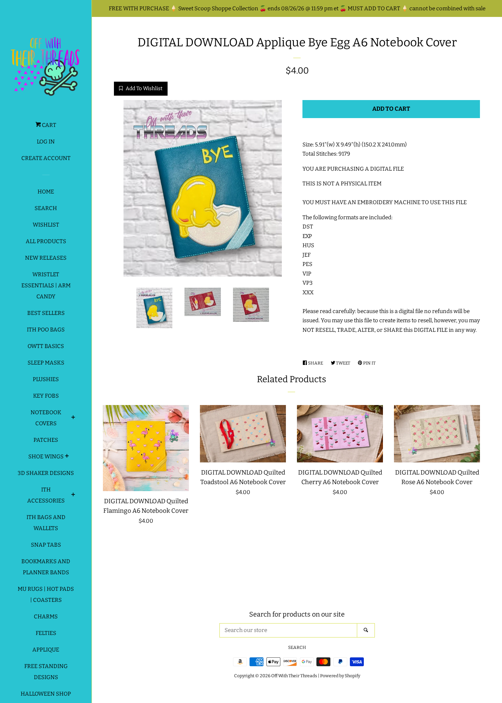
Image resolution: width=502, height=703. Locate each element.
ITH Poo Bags (46, 329)
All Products (46, 241)
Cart (48, 125)
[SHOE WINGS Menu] (67, 457)
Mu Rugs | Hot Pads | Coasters (46, 594)
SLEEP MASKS (46, 362)
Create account (46, 158)
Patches (45, 440)
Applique (45, 649)
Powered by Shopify (340, 675)
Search (46, 208)
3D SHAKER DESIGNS (46, 473)
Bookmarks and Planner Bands (45, 567)
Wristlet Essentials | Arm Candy (46, 285)
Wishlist (46, 224)
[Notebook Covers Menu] (73, 418)
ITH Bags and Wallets (45, 523)
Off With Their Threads (294, 675)
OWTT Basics (46, 346)
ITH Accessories (46, 495)
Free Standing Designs (46, 672)
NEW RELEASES (46, 258)
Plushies (46, 379)
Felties (46, 633)
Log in (46, 141)
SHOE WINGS (46, 456)
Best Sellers (46, 313)
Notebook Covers (46, 418)
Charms (46, 616)
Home (45, 191)
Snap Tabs (46, 545)
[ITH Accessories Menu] (73, 495)
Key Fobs (46, 396)
